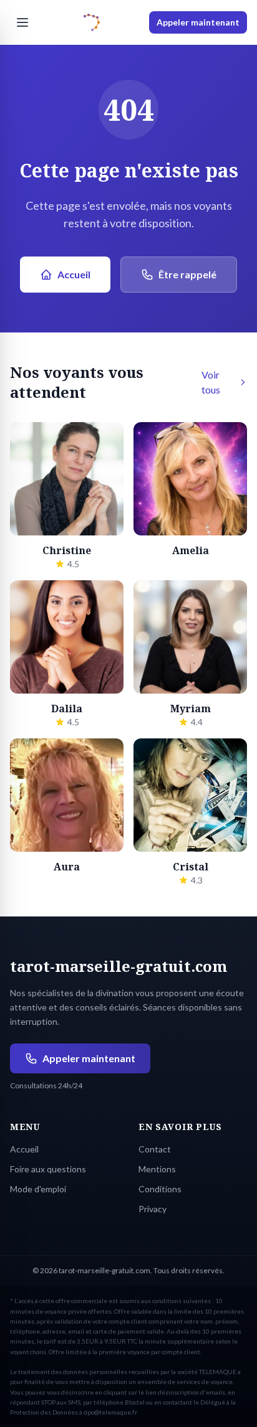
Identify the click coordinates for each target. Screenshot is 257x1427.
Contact (154, 1149)
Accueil (73, 274)
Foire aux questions (48, 1169)
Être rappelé (187, 274)
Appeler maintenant (198, 22)
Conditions (160, 1189)
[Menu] (22, 22)
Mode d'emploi (38, 1189)
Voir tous (210, 382)
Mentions (157, 1169)
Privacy (152, 1208)
